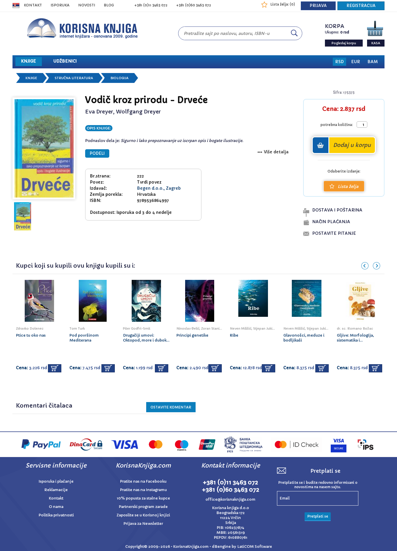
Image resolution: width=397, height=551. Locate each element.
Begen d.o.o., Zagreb (159, 188)
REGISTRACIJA (360, 5)
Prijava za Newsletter (143, 523)
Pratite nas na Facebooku (143, 481)
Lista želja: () (282, 4)
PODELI (97, 153)
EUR (355, 61)
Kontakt (33, 5)
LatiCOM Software (254, 546)
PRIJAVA (318, 5)
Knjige (31, 78)
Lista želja (348, 186)
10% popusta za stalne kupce (143, 498)
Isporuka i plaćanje (56, 481)
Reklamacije (56, 489)
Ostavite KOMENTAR (171, 407)
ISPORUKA (60, 5)
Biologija (119, 78)
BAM (372, 61)
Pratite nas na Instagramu (143, 489)
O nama (56, 506)
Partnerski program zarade (143, 506)
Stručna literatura (74, 78)
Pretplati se (317, 516)
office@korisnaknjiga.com (230, 499)
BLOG (109, 5)
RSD (339, 61)
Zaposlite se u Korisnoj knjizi (143, 515)
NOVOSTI (86, 5)
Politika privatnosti (56, 515)
